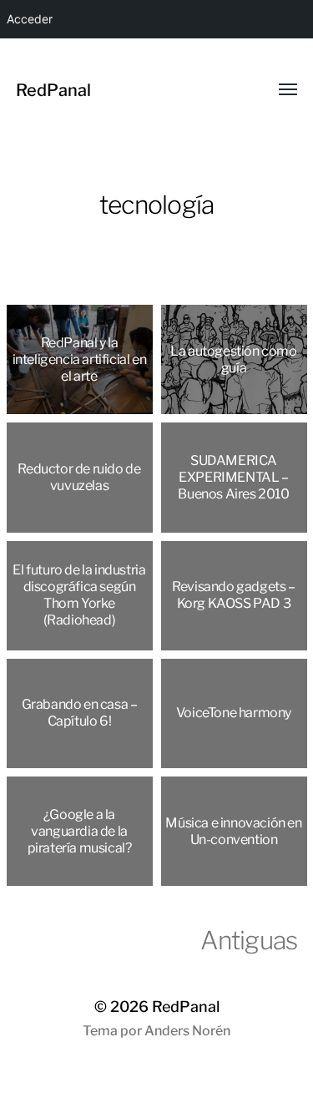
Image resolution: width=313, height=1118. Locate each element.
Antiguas (248, 940)
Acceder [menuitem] (30, 19)
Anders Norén (187, 1031)
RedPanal (53, 90)
